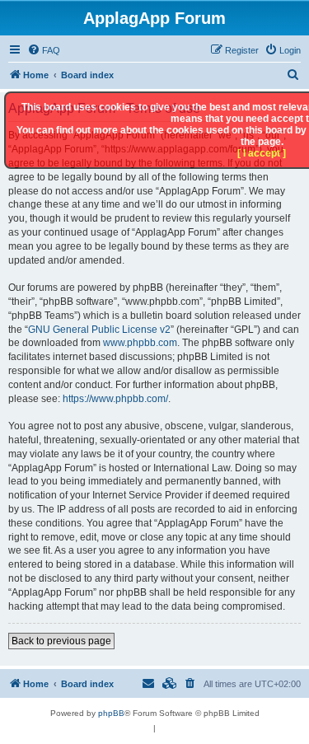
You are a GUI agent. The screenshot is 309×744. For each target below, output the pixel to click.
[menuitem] (43, 50)
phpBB (111, 713)
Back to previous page (61, 641)
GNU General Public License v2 (99, 329)
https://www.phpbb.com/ (115, 399)
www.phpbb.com (140, 343)
